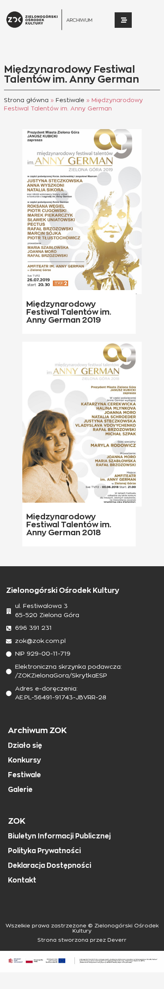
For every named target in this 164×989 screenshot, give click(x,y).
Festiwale (70, 100)
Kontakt (22, 880)
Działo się (25, 745)
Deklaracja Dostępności (49, 865)
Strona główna (26, 100)
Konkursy (24, 760)
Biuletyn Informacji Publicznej (59, 836)
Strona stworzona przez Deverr (82, 940)
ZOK (16, 821)
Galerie (20, 789)
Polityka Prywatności (44, 850)
